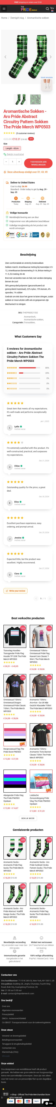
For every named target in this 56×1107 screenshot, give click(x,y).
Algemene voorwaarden (12, 1010)
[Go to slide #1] (20, 99)
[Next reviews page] (50, 598)
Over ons (6, 1006)
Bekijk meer (28, 818)
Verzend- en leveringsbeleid (14, 1036)
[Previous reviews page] (36, 598)
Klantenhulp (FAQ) (10, 1052)
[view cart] (52, 8)
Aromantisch (29, 317)
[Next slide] (50, 57)
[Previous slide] (6, 57)
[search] (47, 8)
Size (5, 144)
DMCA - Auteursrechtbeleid (14, 1018)
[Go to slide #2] (35, 99)
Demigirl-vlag (17, 18)
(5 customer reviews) (25, 133)
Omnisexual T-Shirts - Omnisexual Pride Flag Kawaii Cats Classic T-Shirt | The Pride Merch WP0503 (40, 656)
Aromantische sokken (38, 18)
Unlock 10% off (5, 1094)
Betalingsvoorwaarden (12, 1040)
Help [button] (51, 1103)
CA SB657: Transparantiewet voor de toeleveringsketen (26, 1022)
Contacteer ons (9, 1048)
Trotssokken (29, 322)
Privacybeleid (8, 1014)
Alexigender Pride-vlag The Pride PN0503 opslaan (13, 798)
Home (4, 18)
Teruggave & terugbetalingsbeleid (17, 1044)
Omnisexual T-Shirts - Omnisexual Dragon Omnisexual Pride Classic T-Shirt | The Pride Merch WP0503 (14, 705)
